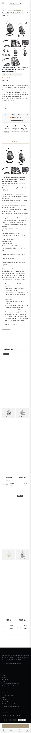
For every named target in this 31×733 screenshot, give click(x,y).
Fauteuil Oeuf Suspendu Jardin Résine (22, 621)
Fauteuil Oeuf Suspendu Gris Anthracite (8, 479)
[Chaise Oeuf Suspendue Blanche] (8, 554)
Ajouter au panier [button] (12, 485)
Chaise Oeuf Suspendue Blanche (8, 621)
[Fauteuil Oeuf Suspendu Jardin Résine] (22, 554)
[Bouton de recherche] (20, 3)
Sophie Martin (17, 74)
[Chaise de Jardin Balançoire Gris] (22, 413)
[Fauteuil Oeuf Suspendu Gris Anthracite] (8, 413)
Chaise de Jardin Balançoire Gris (22, 478)
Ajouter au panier (16, 726)
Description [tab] (15, 141)
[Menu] (28, 3)
